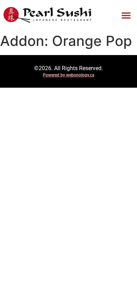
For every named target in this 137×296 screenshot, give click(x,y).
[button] (126, 15)
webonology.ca (80, 75)
